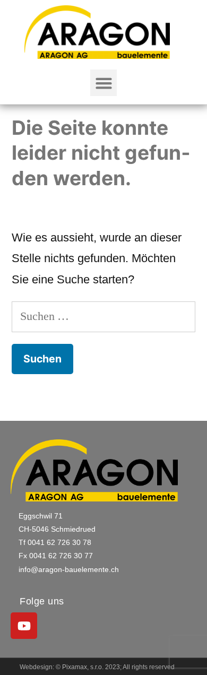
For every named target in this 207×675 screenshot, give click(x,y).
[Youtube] (24, 625)
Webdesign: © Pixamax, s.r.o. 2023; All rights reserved (97, 667)
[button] (103, 83)
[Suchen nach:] (103, 316)
